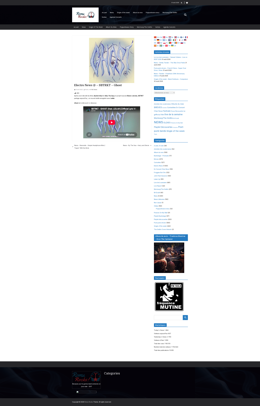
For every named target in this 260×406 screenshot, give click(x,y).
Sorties (104, 17)
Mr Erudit (176, 118)
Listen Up (157, 179)
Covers (164, 107)
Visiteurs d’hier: (159, 340)
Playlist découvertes (161, 219)
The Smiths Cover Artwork (163, 229)
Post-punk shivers (160, 223)
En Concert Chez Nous (161, 169)
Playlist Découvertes (163, 127)
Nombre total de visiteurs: (162, 347)
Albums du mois (177, 104)
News (112, 12)
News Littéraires (159, 199)
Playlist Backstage (160, 216)
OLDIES (166, 122)
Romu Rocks (89, 402)
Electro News (158, 166)
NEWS (158, 122)
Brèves (156, 159)
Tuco (155, 134)
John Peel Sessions (160, 176)
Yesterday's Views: (160, 337)
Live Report (158, 186)
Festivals (166, 111)
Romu (87, 89)
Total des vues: (159, 343)
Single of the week (123, 12)
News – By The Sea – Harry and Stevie (136, 145)
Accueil (104, 12)
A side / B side (159, 146)
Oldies (156, 206)
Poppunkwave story (152, 12)
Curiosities (171, 107)
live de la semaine (174, 114)
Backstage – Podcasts (161, 156)
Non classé (157, 202)
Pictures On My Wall (177, 123)
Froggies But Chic (160, 172)
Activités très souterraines (162, 104)
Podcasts (175, 127)
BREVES (158, 107)
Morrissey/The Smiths (170, 12)
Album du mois (138, 12)
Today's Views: (159, 330)
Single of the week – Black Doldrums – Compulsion (171, 79)
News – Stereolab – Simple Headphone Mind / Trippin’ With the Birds (89, 146)
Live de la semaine (160, 182)
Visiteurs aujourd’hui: (161, 333)
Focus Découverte (177, 111)
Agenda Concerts (116, 17)
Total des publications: (161, 350)
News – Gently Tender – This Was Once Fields (169, 63)
